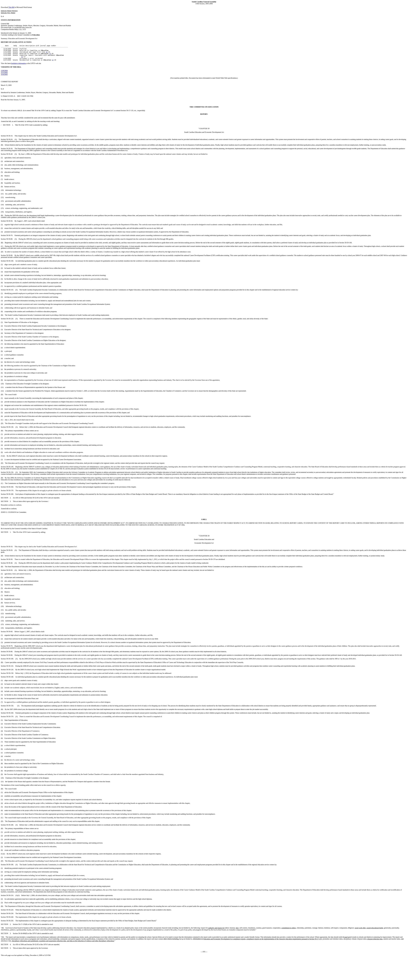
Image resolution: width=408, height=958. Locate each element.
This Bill (11, 7)
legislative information (18, 63)
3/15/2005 (4, 72)
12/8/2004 (4, 70)
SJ (47, 52)
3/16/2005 (4, 74)
